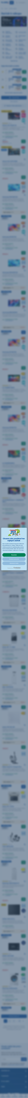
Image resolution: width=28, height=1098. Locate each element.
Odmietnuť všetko (14, 563)
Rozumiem (14, 555)
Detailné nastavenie (14, 559)
